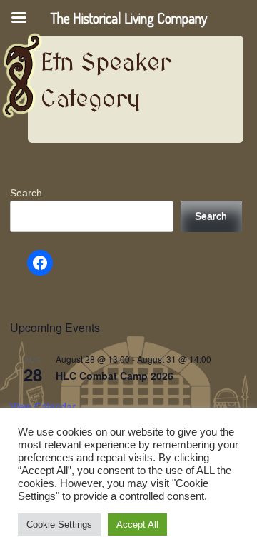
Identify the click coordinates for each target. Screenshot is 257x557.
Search (26, 193)
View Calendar (43, 406)
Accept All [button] (137, 524)
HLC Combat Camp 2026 (114, 375)
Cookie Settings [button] (59, 524)
